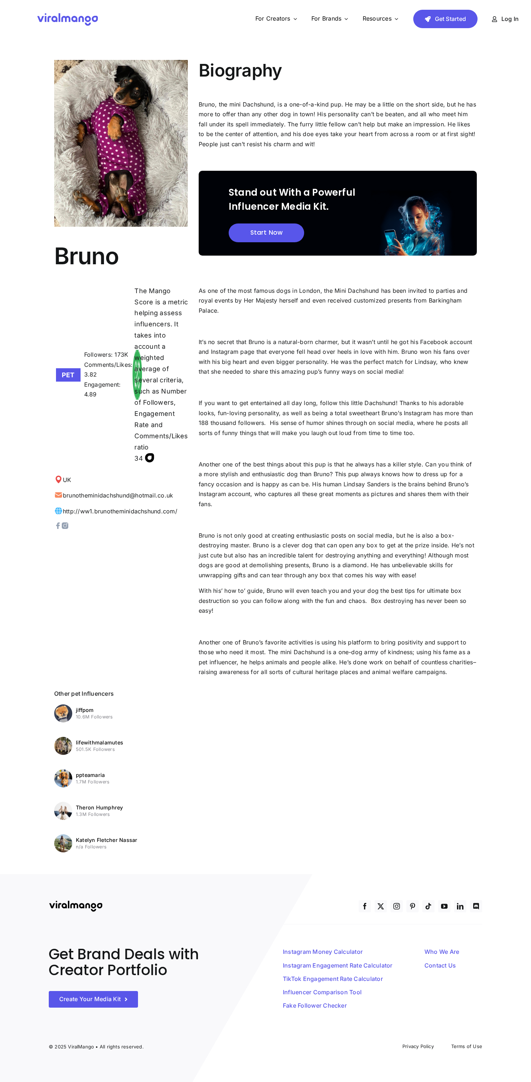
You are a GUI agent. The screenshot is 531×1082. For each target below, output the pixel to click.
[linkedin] (460, 906)
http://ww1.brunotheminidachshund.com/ (120, 511)
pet (68, 375)
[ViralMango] (67, 14)
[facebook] (365, 906)
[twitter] (381, 906)
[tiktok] (428, 906)
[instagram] (396, 906)
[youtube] (444, 906)
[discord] (476, 906)
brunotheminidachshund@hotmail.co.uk (118, 495)
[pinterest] (412, 906)
